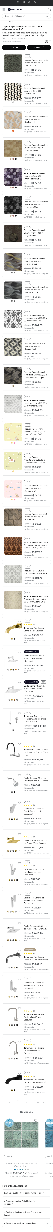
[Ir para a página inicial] (15, 9)
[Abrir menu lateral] (3, 9)
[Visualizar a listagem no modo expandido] (50, 42)
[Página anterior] (9, 1102)
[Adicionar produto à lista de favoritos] (19, 57)
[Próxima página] (43, 1102)
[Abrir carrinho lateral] (49, 9)
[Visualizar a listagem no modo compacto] (46, 42)
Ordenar (36, 47)
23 (38, 1102)
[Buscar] (47, 16)
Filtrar (12, 47)
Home (4, 22)
